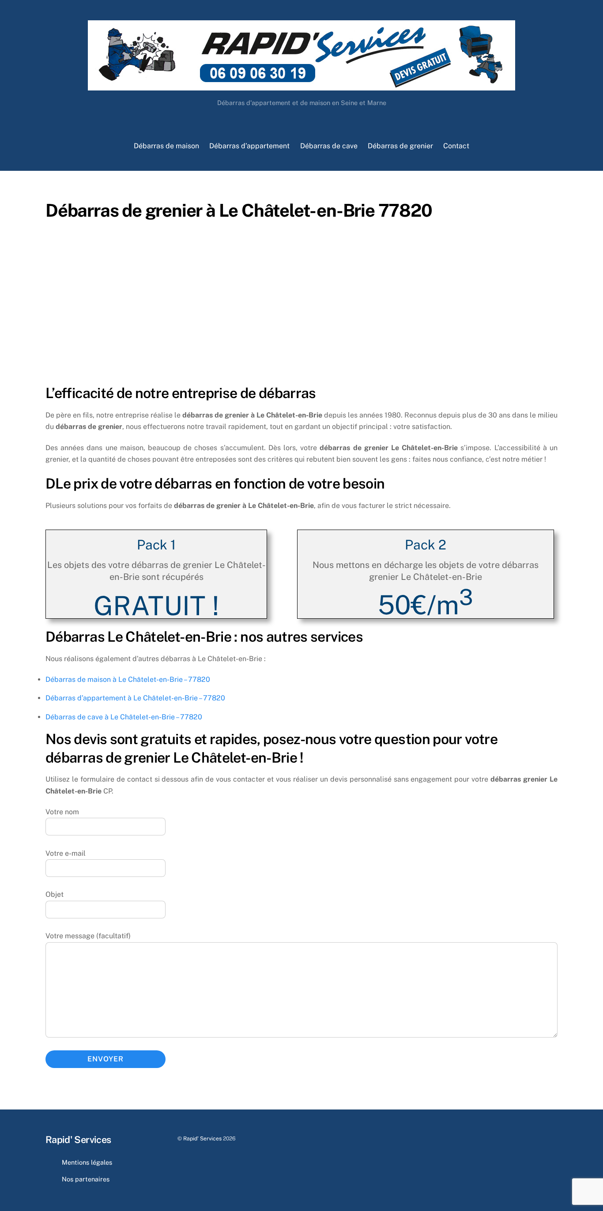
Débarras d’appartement (249, 146)
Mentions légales (87, 1162)
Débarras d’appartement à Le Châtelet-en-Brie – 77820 (135, 698)
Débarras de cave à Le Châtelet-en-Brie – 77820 (123, 717)
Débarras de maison (166, 146)
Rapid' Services (202, 1138)
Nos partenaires (85, 1179)
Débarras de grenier (400, 146)
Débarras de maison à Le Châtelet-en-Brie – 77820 (127, 679)
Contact (456, 146)
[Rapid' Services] (301, 86)
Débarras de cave (329, 146)
